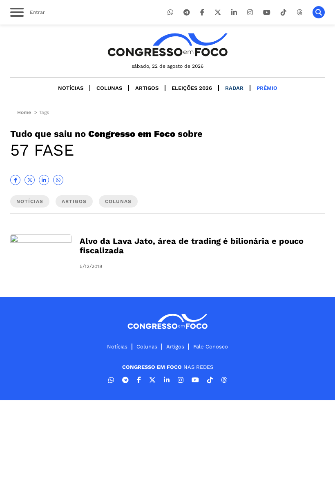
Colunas (109, 88)
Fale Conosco (210, 347)
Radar (234, 88)
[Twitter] (217, 12)
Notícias (70, 88)
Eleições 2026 (192, 88)
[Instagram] (250, 12)
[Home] (167, 45)
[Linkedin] (234, 12)
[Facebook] (202, 12)
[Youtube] (266, 12)
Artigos (147, 88)
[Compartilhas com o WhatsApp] (58, 180)
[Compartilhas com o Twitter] (30, 180)
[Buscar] (319, 12)
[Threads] (299, 12)
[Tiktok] (283, 12)
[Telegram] (186, 12)
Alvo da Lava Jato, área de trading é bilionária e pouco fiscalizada (192, 245)
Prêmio (267, 88)
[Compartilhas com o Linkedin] (44, 180)
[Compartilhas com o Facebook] (15, 180)
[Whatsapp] (170, 12)
